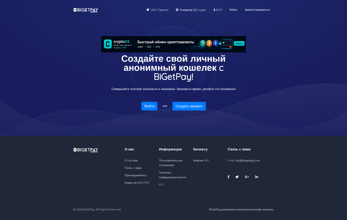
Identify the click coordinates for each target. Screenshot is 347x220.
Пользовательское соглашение (171, 163)
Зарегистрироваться (257, 9)
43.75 (218, 10)
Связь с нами (133, 168)
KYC (161, 184)
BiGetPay (89, 209)
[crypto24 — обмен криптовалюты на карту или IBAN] (173, 44)
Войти (233, 9)
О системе (131, 160)
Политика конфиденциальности (172, 175)
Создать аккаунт (189, 106)
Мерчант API (201, 160)
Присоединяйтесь (136, 175)
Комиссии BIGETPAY (137, 182)
